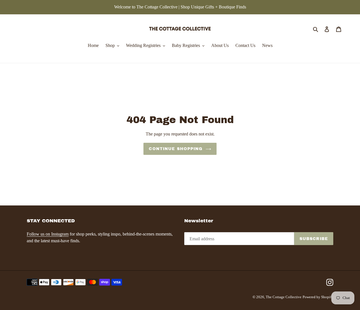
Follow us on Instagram (48, 234)
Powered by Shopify (318, 297)
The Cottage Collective (284, 297)
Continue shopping (175, 149)
